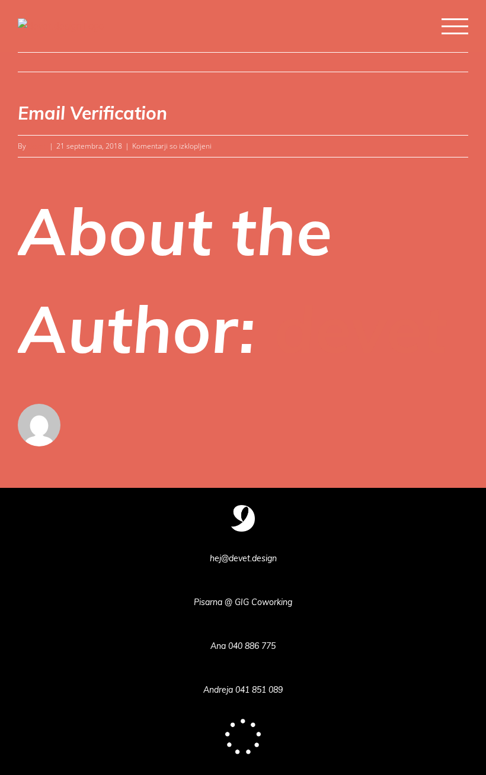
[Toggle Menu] (455, 26)
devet (37, 146)
